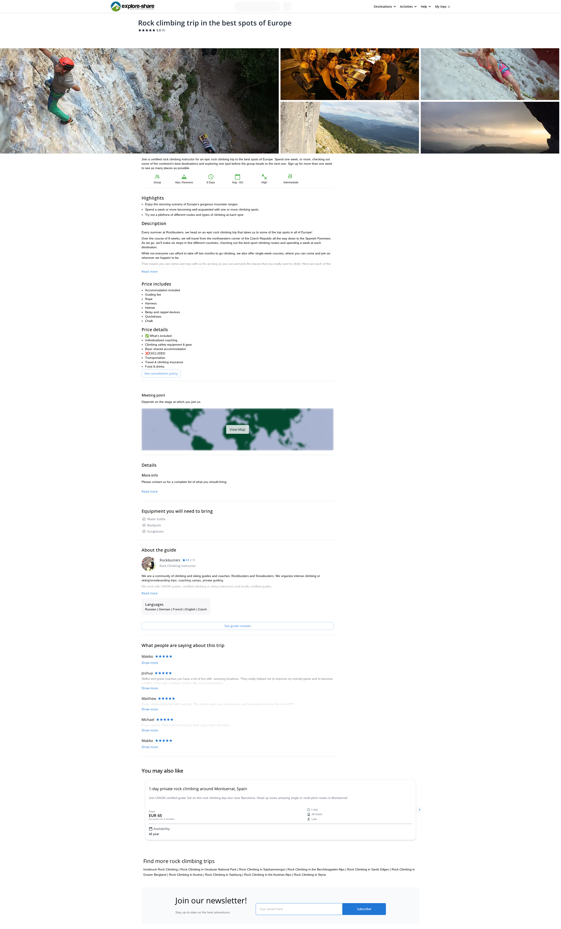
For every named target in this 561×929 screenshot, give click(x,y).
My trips (441, 6)
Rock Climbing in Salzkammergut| (263, 869)
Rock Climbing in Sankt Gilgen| (369, 869)
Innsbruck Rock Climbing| (161, 869)
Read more (150, 271)
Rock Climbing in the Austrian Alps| (268, 874)
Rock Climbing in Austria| (186, 874)
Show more (150, 663)
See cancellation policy (161, 373)
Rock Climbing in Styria (310, 874)
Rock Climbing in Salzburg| (224, 874)
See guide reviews (237, 626)
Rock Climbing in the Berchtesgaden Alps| (317, 869)
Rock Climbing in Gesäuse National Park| (209, 869)
